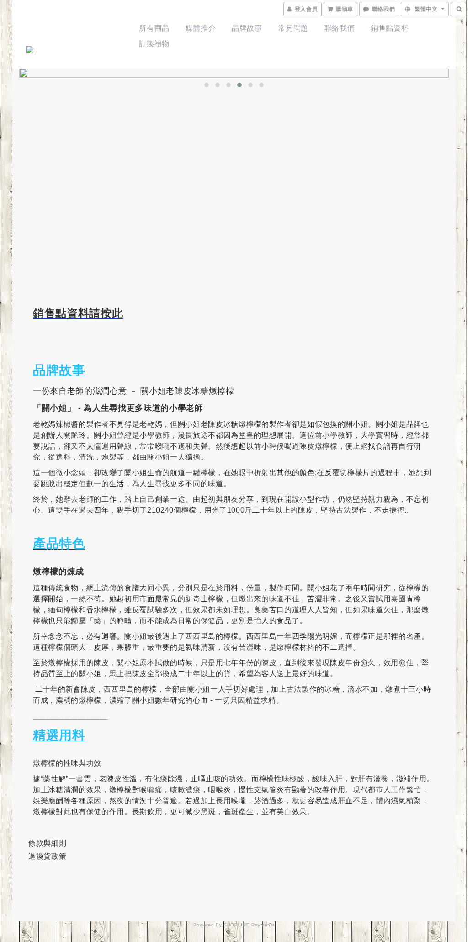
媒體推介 (201, 28)
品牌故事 (247, 28)
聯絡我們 (339, 28)
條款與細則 (47, 843)
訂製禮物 (154, 44)
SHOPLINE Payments (249, 924)
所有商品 (154, 28)
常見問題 (293, 28)
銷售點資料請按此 (78, 313)
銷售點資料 (390, 28)
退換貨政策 (47, 856)
